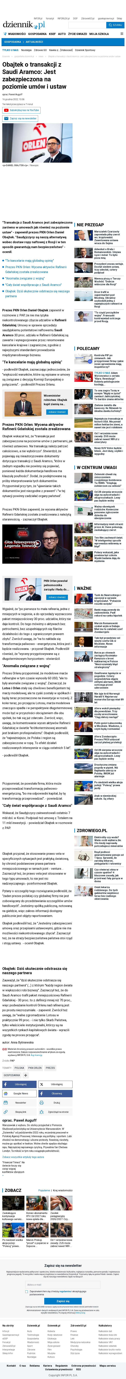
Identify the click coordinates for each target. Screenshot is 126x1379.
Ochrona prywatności (83, 1365)
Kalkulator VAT (106, 1342)
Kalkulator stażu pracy (109, 1338)
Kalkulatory (105, 1325)
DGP (75, 18)
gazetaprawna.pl (106, 18)
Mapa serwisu (108, 1365)
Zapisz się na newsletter (23, 118)
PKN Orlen (34, 1067)
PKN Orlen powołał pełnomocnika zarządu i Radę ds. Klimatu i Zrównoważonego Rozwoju (56, 585)
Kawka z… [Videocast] (61, 50)
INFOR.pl (38, 18)
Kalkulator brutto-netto (110, 1349)
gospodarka (12, 1075)
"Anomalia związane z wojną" (25, 278)
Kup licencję (36, 1055)
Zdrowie (31, 1349)
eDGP (5, 1338)
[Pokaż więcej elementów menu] (121, 34)
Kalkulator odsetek (108, 1346)
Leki (72, 1338)
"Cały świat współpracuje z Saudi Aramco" (33, 285)
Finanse (74, 1335)
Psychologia (76, 1349)
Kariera (47, 1365)
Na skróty (8, 1325)
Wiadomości (33, 1342)
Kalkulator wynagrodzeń (110, 1353)
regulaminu (65, 1291)
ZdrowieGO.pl (87, 18)
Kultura (51, 1357)
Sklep (119, 18)
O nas (22, 1365)
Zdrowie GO (40, 50)
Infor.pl (5, 1331)
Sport (30, 1346)
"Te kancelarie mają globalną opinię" (29, 260)
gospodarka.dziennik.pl (24, 56)
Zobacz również (57, 412)
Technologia (33, 1335)
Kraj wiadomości (63, 1190)
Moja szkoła (53, 1342)
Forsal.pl (6, 1342)
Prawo (74, 1331)
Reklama (35, 1365)
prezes (50, 1067)
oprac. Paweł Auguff (12, 94)
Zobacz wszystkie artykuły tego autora (23, 1157)
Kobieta (51, 1331)
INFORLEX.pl (64, 18)
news (41, 56)
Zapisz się (63, 1301)
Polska (19, 1067)
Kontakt (11, 1365)
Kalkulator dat (105, 1331)
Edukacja (52, 1338)
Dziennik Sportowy (85, 50)
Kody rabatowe (55, 1335)
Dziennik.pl (33, 1325)
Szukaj (117, 25)
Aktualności (34, 41)
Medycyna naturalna (80, 1342)
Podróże (31, 1353)
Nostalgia (26, 50)
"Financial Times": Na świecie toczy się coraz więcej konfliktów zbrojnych (13, 1169)
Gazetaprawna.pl (10, 1335)
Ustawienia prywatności (59, 1369)
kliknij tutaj (80, 1313)
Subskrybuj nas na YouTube (24, 110)
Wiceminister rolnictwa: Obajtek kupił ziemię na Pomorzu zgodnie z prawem (56, 400)
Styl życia (75, 1353)
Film (50, 1349)
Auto (29, 1331)
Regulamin (61, 1365)
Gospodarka (12, 41)
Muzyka (51, 1353)
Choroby (75, 1346)
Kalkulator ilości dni (108, 1335)
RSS (78, 1369)
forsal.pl (50, 18)
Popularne (44, 1190)
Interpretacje (8, 1349)
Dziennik (6, 56)
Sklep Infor (7, 1353)
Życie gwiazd (54, 1346)
